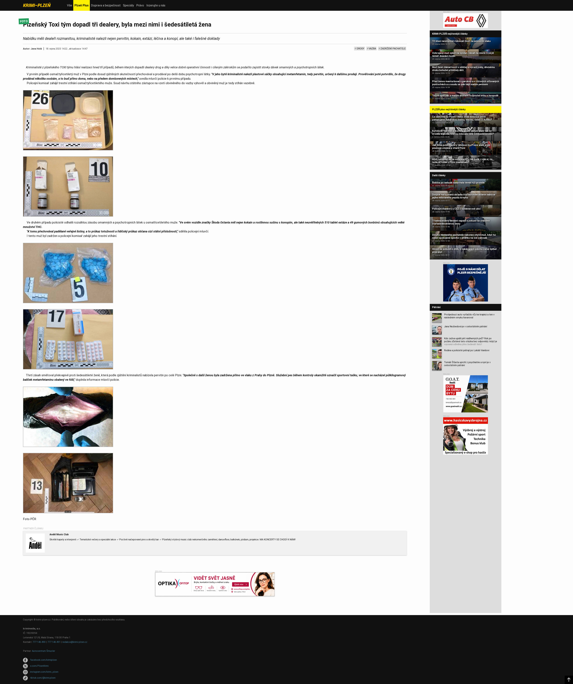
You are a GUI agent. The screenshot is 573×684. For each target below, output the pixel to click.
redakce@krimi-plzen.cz (74, 642)
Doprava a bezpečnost (106, 5)
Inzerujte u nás (155, 5)
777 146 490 (39, 642)
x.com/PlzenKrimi (39, 665)
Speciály (128, 5)
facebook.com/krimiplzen (43, 659)
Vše (69, 5)
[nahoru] (569, 680)
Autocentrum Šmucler (43, 651)
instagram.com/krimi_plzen (44, 671)
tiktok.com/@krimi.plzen (43, 677)
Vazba (372, 48)
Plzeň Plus (81, 5)
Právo (140, 5)
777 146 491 (53, 642)
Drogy (360, 48)
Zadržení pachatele (393, 48)
